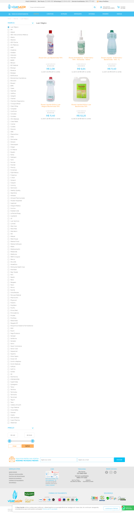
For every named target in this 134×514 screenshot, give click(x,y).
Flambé (12, 165)
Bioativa (13, 70)
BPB (11, 86)
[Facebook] (106, 472)
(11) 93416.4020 (65, 1)
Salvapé (12, 336)
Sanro (12, 343)
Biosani (12, 83)
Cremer (12, 124)
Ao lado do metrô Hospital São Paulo (52, 482)
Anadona (13, 50)
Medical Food (14, 241)
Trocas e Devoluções (16, 474)
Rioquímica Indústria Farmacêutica (21, 326)
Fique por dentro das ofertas (27, 460)
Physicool (13, 300)
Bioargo (13, 68)
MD (11, 234)
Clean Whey (14, 106)
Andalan (13, 52)
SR (11, 374)
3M (11, 29)
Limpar (14, 446)
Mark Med (13, 229)
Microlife (13, 262)
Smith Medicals (15, 364)
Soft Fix (12, 369)
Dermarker (14, 139)
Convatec (13, 114)
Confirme (13, 111)
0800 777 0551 (89, 1)
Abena (12, 37)
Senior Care (14, 349)
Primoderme (14, 313)
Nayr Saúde (14, 272)
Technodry (13, 392)
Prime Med (14, 310)
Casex (12, 88)
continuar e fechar (111, 508)
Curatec (12, 126)
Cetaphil (13, 96)
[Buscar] (95, 7)
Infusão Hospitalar (16, 200)
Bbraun (12, 63)
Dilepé (12, 147)
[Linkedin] (115, 472)
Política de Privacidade (17, 476)
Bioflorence (14, 75)
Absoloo (13, 40)
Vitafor (12, 415)
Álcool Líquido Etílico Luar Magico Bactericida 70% (50, 105)
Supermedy (14, 382)
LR (11, 218)
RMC (11, 328)
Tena (11, 402)
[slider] (9, 441)
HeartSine (13, 193)
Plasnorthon (14, 134)
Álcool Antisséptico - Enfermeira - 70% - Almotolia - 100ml (81, 58)
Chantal (12, 98)
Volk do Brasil (14, 417)
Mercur (12, 259)
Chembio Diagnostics (17, 101)
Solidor (12, 372)
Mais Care (13, 226)
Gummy (13, 185)
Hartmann (13, 188)
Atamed (13, 58)
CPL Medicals (14, 119)
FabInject (13, 157)
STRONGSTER (14, 379)
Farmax (12, 162)
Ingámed (13, 203)
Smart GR (13, 359)
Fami (12, 160)
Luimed (12, 223)
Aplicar (27, 446)
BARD (12, 60)
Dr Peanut (13, 149)
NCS (11, 275)
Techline (13, 389)
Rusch (12, 331)
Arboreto (13, 55)
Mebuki (12, 236)
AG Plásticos (14, 45)
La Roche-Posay (15, 213)
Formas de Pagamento (16, 480)
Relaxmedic (14, 320)
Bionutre (13, 81)
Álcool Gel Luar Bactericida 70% (51, 58)
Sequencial (13, 351)
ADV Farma (14, 42)
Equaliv (12, 152)
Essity (12, 155)
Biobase (13, 73)
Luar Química (14, 221)
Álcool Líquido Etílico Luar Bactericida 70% (81, 105)
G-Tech (12, 178)
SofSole (12, 366)
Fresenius (13, 175)
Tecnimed (13, 397)
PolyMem (13, 305)
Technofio (13, 394)
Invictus (12, 208)
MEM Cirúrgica (15, 257)
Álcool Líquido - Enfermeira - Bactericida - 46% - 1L (112, 58)
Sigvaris (13, 354)
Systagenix (13, 384)
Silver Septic (14, 356)
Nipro (12, 285)
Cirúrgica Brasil (15, 103)
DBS (11, 132)
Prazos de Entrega (15, 478)
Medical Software (16, 244)
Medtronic (13, 254)
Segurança (12, 482)
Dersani (12, 142)
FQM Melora (14, 172)
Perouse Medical (15, 295)
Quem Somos (13, 472)
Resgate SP (14, 323)
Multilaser (13, 269)
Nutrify (12, 290)
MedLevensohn (15, 249)
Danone (12, 129)
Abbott (12, 32)
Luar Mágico (14, 27)
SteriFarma (14, 377)
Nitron (12, 287)
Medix (12, 246)
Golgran (13, 183)
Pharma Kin (14, 297)
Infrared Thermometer (17, 198)
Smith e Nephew (15, 361)
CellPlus (13, 93)
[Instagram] (110, 472)
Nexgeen (13, 282)
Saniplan (13, 341)
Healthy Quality (15, 190)
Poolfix (12, 308)
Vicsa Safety (14, 410)
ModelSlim (13, 264)
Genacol (13, 180)
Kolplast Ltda (14, 211)
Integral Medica (15, 206)
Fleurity (12, 167)
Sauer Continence (16, 346)
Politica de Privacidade (50, 509)
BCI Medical (14, 65)
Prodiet (12, 315)
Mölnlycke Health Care (17, 267)
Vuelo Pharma (15, 420)
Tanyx (12, 387)
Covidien (13, 116)
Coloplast (13, 109)
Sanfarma (13, 338)
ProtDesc (13, 318)
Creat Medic (14, 121)
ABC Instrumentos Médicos (19, 35)
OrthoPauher (14, 292)
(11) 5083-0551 (49, 1)
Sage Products (15, 333)
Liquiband (13, 216)
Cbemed (13, 91)
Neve (12, 280)
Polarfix (12, 303)
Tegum (12, 400)
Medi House (14, 239)
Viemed (12, 412)
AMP (11, 47)
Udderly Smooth (15, 405)
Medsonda (13, 252)
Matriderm (13, 231)
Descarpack (14, 144)
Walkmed (13, 423)
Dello (12, 137)
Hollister (13, 195)
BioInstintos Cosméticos (18, 78)
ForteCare (13, 170)
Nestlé (12, 277)
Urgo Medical (14, 407)
